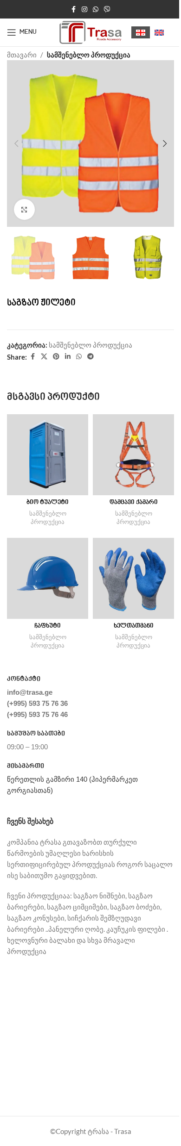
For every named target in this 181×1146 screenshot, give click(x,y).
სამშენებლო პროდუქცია (88, 54)
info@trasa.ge (29, 692)
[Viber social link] (107, 9)
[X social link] (44, 356)
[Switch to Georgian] (140, 32)
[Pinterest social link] (56, 356)
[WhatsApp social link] (95, 9)
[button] (16, 143)
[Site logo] (90, 31)
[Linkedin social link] (67, 356)
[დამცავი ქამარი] (133, 454)
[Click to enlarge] (24, 209)
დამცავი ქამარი (134, 502)
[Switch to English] (159, 32)
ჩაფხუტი (47, 626)
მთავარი (22, 54)
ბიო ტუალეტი (47, 502)
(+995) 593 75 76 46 (37, 714)
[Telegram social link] (90, 356)
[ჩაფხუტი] (47, 578)
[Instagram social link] (84, 9)
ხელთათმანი (134, 626)
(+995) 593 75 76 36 (37, 703)
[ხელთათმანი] (133, 578)
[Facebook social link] (73, 9)
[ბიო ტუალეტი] (47, 454)
